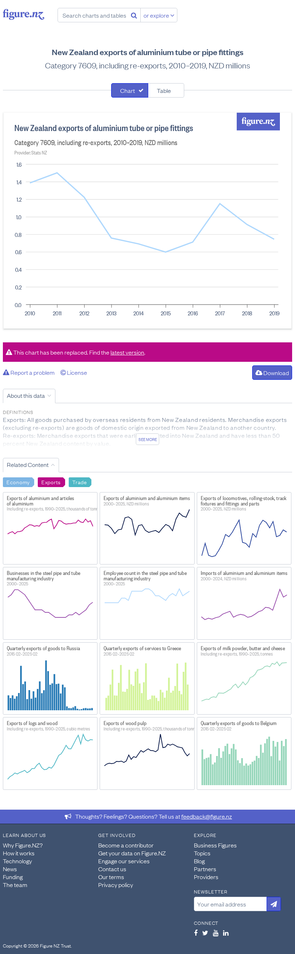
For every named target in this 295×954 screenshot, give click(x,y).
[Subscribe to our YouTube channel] (215, 933)
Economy (18, 482)
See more (148, 439)
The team (15, 884)
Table (164, 90)
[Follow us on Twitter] (205, 933)
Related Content (28, 464)
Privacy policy (115, 884)
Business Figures (215, 845)
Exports (51, 482)
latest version (127, 352)
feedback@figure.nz (206, 816)
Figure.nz (23, 14)
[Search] (134, 15)
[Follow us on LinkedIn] (225, 933)
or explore (157, 15)
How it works (19, 853)
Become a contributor (126, 845)
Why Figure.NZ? (23, 845)
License (76, 372)
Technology (17, 861)
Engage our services (124, 861)
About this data (26, 395)
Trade (79, 482)
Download (275, 373)
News (10, 869)
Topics (202, 853)
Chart (127, 90)
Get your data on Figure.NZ (132, 853)
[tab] (129, 90)
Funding (13, 877)
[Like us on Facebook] (196, 933)
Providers (206, 877)
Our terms (111, 877)
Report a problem (32, 372)
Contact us (112, 869)
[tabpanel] (147, 221)
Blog (199, 861)
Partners (205, 869)
